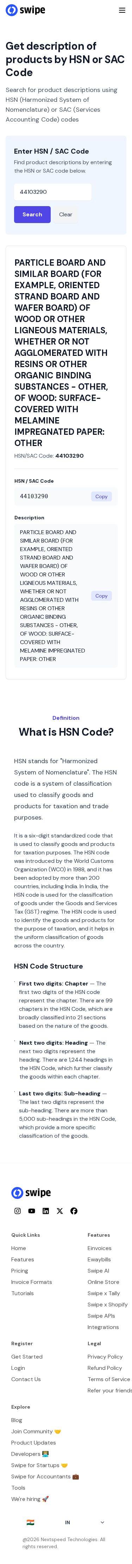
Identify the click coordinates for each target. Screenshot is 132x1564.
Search (32, 214)
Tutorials (22, 1293)
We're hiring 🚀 (30, 1499)
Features (22, 1259)
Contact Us (26, 1379)
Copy (101, 496)
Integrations (103, 1327)
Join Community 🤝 (36, 1431)
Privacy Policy (105, 1356)
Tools (18, 1487)
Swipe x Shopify (108, 1304)
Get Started (27, 1356)
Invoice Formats (31, 1282)
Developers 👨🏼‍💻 (30, 1454)
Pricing (19, 1270)
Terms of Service (109, 1379)
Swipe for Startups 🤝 (39, 1465)
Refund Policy (105, 1368)
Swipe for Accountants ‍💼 (45, 1476)
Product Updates (33, 1442)
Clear (66, 214)
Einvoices (100, 1248)
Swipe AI (98, 1270)
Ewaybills (99, 1259)
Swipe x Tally (104, 1293)
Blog (16, 1420)
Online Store (103, 1282)
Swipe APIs (101, 1315)
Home (18, 1248)
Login (18, 1368)
